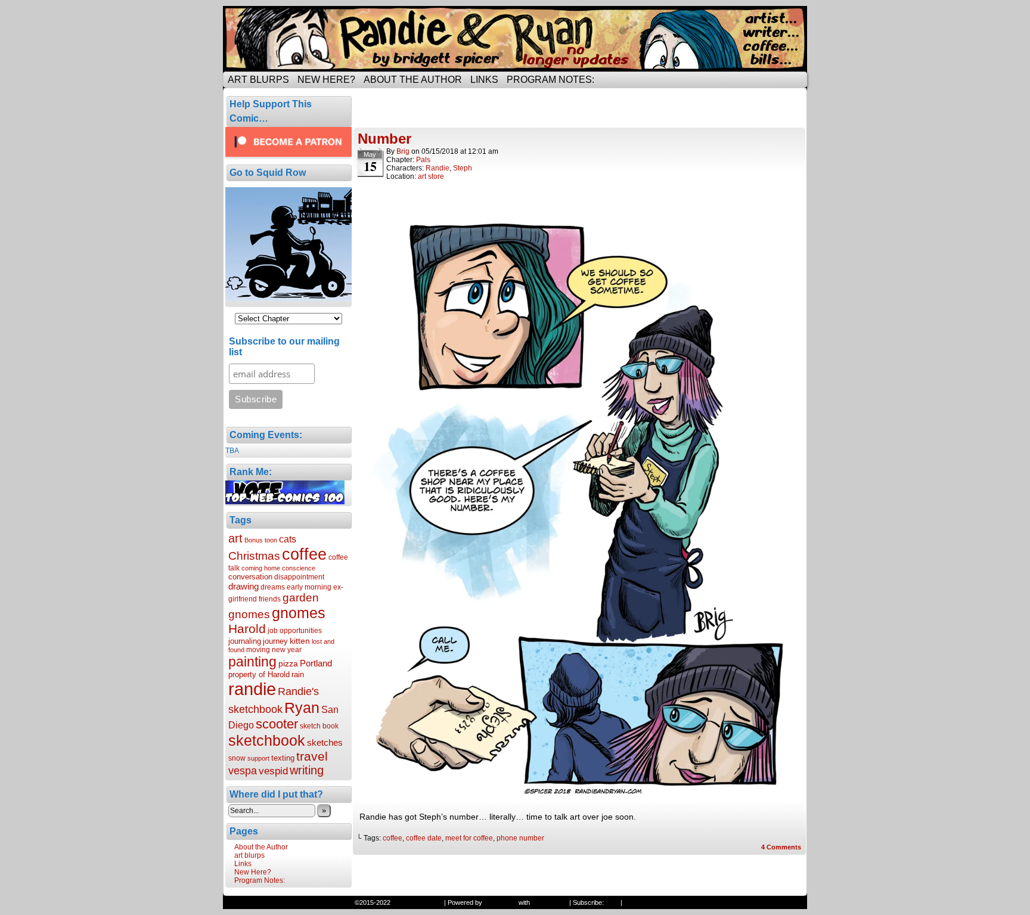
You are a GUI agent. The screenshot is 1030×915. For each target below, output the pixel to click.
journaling (244, 641)
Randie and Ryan (515, 39)
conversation (250, 576)
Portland (316, 663)
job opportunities (295, 630)
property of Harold (259, 674)
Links (484, 80)
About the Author (413, 80)
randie (252, 689)
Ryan (301, 707)
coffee (304, 554)
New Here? (326, 80)
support (258, 758)
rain (297, 674)
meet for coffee (469, 838)
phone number (520, 838)
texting (282, 757)
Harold (247, 628)
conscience (298, 568)
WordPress (500, 902)
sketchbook (266, 740)
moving (258, 650)
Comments (781, 847)
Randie (437, 168)
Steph (462, 168)
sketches (325, 742)
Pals (423, 160)
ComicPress (549, 902)
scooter (277, 724)
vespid (273, 771)
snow (237, 758)
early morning (309, 587)
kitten (300, 641)
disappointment (299, 577)
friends (270, 599)
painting (252, 661)
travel (312, 756)
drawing (243, 586)
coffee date (424, 838)
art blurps (258, 80)
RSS (612, 902)
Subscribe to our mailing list (284, 346)
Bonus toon (260, 540)
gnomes (298, 612)
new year (287, 650)
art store (431, 176)
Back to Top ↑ (644, 902)
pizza (288, 663)
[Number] (580, 800)
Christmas (254, 555)
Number (384, 139)
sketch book (319, 726)
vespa (242, 771)
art (235, 538)
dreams (272, 587)
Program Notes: (550, 80)
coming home (260, 568)
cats (287, 539)
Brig (402, 151)
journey (275, 641)
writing (307, 770)
